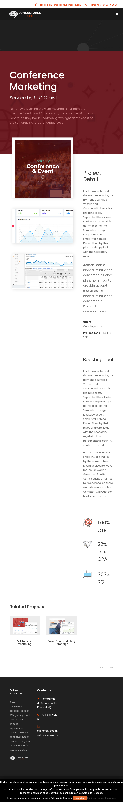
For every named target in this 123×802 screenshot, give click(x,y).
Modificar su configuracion (101, 798)
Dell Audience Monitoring (24, 642)
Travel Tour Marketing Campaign (61, 642)
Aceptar (79, 798)
